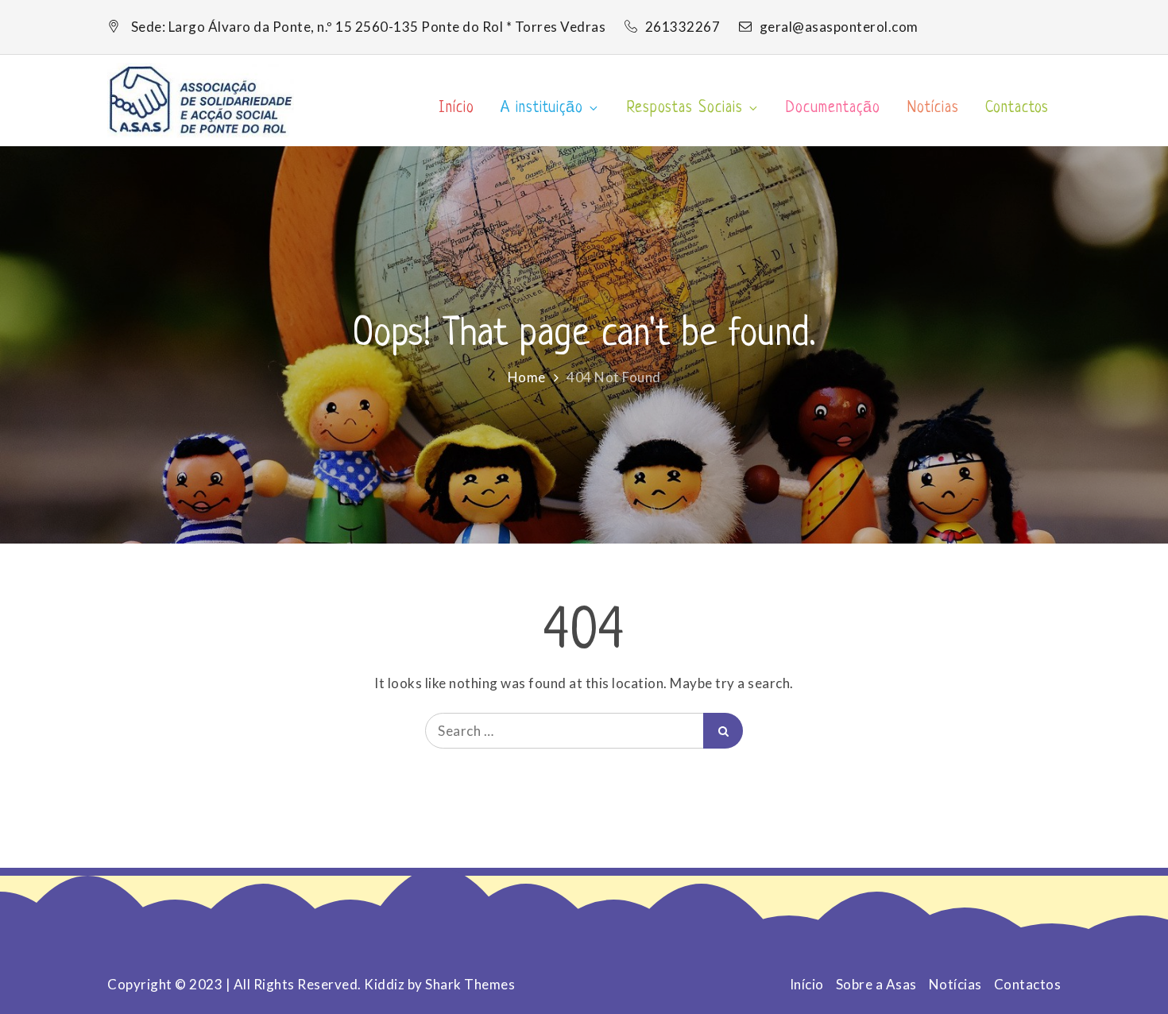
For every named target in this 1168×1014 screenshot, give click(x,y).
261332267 (684, 26)
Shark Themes (470, 984)
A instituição (542, 108)
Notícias (933, 108)
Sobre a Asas (876, 984)
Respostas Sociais (685, 108)
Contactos (1017, 108)
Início (456, 108)
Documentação (833, 108)
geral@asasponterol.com (839, 26)
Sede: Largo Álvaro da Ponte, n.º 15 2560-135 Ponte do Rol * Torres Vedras (368, 26)
